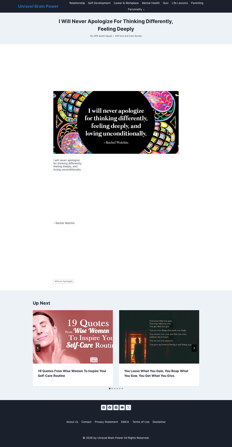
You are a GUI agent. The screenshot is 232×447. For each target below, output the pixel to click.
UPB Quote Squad (103, 36)
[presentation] (73, 337)
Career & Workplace (126, 3)
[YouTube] (122, 407)
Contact (86, 421)
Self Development (99, 3)
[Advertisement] (116, 68)
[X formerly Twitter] (128, 407)
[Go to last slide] (37, 348)
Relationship (77, 3)
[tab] (109, 388)
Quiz (166, 3)
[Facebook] (110, 407)
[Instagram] (116, 407)
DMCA (125, 421)
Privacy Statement (106, 421)
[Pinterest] (103, 407)
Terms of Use (140, 421)
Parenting (197, 3)
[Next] (194, 348)
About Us (72, 421)
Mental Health (151, 3)
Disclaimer (159, 421)
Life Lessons (180, 3)
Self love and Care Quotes (128, 36)
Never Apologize (64, 281)
